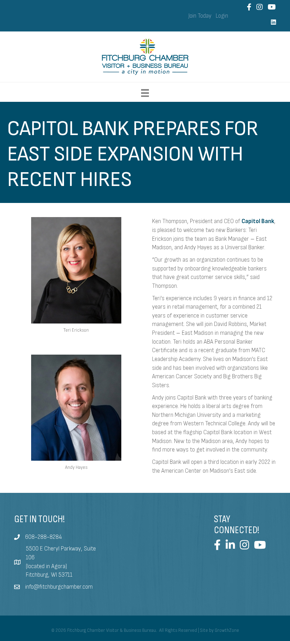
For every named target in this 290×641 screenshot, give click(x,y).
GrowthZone (227, 630)
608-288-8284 (43, 537)
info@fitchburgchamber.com (59, 586)
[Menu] (145, 93)
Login (222, 15)
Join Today (199, 15)
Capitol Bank (258, 221)
